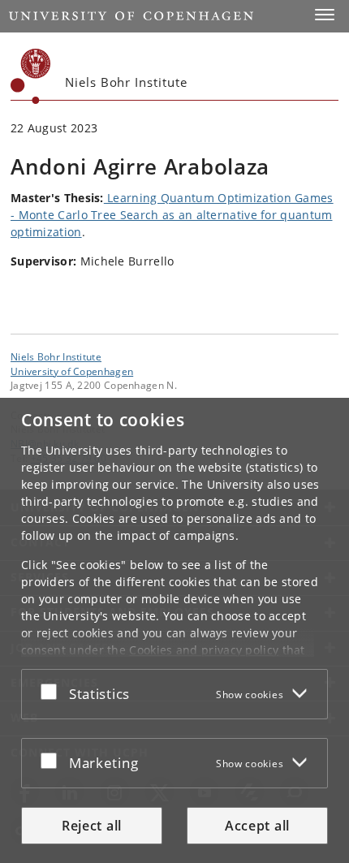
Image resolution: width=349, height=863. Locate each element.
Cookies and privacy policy (203, 650)
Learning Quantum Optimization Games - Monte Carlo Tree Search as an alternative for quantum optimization (172, 214)
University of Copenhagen (72, 371)
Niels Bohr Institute (56, 356)
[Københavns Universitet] (31, 76)
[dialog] (174, 630)
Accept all (257, 826)
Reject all (92, 826)
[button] (324, 14)
